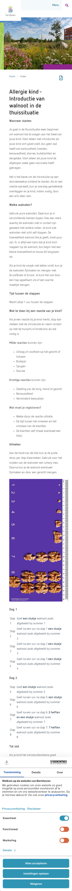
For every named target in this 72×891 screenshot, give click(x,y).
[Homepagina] (10, 10)
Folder (23, 76)
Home (12, 76)
